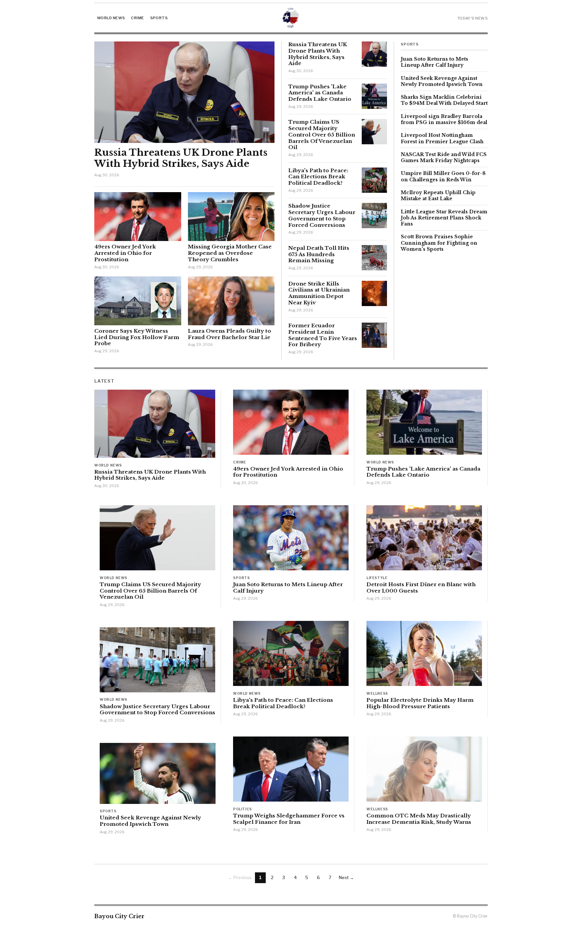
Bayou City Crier (119, 916)
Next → (346, 877)
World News (111, 18)
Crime (137, 18)
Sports (159, 18)
